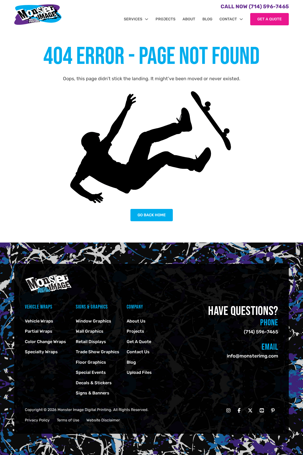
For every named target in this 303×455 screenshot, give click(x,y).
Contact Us (138, 351)
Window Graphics (93, 321)
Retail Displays (91, 341)
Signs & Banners (92, 393)
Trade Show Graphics (97, 351)
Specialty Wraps (41, 351)
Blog (207, 19)
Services (133, 19)
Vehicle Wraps (39, 321)
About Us (136, 321)
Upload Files (139, 372)
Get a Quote (269, 19)
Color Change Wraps (45, 341)
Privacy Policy (37, 420)
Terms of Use (68, 420)
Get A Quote (139, 341)
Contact (228, 19)
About (189, 19)
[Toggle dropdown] (146, 19)
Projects (165, 19)
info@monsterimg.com (252, 356)
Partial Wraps (38, 331)
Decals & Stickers (94, 382)
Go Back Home (152, 215)
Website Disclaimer (103, 420)
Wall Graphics (89, 331)
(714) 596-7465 (261, 332)
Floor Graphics (91, 362)
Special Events (91, 372)
